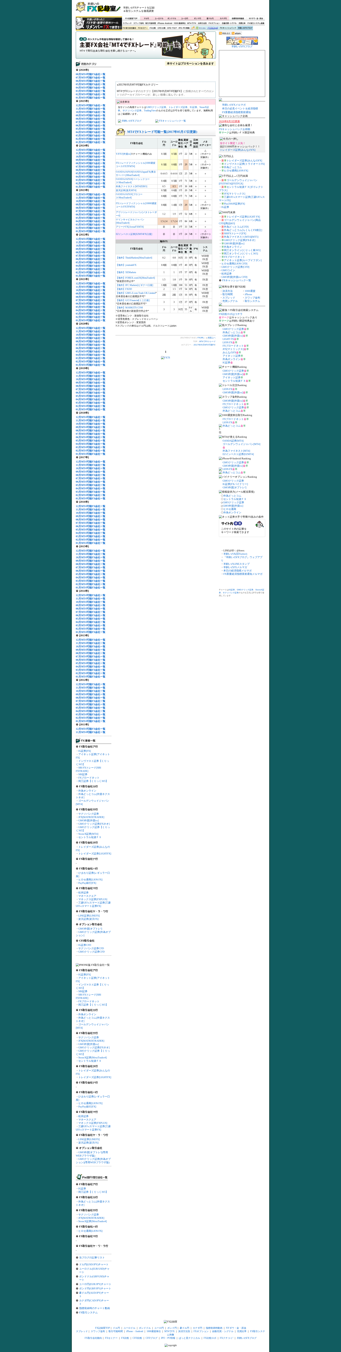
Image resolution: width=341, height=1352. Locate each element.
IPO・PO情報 (183, 28)
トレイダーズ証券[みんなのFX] (237, 149)
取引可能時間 (150, 23)
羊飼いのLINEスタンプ (236, 563)
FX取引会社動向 (129, 28)
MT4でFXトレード (146, 46)
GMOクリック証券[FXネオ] (94, 823)
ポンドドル (172, 18)
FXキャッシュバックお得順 (234, 129)
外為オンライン (87, 790)
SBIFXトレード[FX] (235, 233)
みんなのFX (229, 352)
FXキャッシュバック (228, 28)
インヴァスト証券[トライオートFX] (244, 163)
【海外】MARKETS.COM (129, 307)
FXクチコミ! (226, 1338)
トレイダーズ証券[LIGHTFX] (94, 853)
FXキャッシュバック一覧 (172, 120)
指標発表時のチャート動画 (94, 1308)
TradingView (150, 110)
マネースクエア (87, 895)
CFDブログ (172, 28)
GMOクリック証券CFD (91, 951)
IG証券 (82, 1188)
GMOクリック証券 (156, 107)
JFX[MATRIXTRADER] (91, 817)
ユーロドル (159, 18)
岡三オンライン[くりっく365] (241, 253)
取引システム (252, 301)
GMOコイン (228, 270)
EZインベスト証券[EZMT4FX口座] (134, 234)
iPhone (248, 294)
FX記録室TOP (131, 18)
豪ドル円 (210, 18)
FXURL (201, 338)
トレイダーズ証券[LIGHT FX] (243, 216)
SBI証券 (82, 774)
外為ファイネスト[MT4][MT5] (241, 236)
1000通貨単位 (180, 23)
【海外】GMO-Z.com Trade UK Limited (136, 293)
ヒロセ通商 (229, 509)
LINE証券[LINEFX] (89, 915)
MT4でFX (192, 23)
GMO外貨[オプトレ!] (90, 928)
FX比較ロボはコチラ (231, 314)
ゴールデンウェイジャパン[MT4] (241, 444)
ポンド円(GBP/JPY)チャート (95, 1288)
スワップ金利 (138, 23)
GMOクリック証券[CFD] (235, 266)
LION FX (227, 342)
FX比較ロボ (212, 28)
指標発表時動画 (237, 18)
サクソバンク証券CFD (91, 948)
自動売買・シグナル (229, 23)
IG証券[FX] (84, 750)
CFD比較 (161, 28)
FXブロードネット (88, 777)
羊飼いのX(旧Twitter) (235, 553)
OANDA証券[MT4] (233, 440)
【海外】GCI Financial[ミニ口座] (133, 300)
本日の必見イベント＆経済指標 (240, 108)
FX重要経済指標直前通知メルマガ (242, 573)
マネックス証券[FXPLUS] (92, 899)
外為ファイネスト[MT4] (236, 450)
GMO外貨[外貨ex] (88, 820)
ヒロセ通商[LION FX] (90, 879)
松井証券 (83, 892)
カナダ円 (222, 18)
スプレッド (127, 23)
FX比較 (152, 28)
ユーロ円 (184, 18)
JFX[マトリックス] (234, 193)
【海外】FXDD (124, 289)
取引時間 (227, 294)
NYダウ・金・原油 (255, 18)
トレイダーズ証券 (178, 107)
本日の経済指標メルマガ (237, 570)
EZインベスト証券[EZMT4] (238, 454)
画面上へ (212, 338)
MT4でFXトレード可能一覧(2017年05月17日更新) (162, 131)
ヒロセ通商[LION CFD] (234, 263)
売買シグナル (230, 301)
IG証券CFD (84, 945)
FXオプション (214, 23)
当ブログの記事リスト (92, 1257)
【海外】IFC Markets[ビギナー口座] (134, 285)
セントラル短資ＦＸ (89, 837)
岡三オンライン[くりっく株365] (242, 250)
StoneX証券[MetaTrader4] (92, 1057)
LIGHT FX (228, 339)
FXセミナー (142, 28)
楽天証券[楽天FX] (88, 918)
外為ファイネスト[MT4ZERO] (131, 186)
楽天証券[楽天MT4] (126, 190)
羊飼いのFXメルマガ (234, 104)
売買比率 (242, 23)
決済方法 (227, 290)
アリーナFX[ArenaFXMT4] (130, 226)
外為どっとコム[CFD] (236, 226)
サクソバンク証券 (88, 813)
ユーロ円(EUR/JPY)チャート (95, 1284)
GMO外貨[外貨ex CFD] (234, 276)
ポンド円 (197, 18)
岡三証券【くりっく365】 (93, 781)
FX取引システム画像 (256, 23)
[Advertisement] (218, 9)
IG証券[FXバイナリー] (235, 484)
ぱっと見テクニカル (197, 28)
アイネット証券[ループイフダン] (242, 260)
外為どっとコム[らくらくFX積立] (243, 230)
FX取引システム (88, 1312)
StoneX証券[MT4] (88, 833)
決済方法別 (202, 23)
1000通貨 (250, 290)
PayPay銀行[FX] (87, 882)
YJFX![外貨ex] (123, 154)
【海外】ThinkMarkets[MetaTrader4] (134, 257)
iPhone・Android (165, 23)
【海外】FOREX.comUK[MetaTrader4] (135, 277)
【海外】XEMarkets (126, 272)
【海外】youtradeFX (126, 265)
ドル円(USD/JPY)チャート (94, 1264)
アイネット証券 (232, 355)
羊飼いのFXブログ (245, 28)
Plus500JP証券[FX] (234, 203)
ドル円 (146, 18)
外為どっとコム (233, 167)
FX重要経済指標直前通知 (236, 112)
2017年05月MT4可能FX (204, 345)
